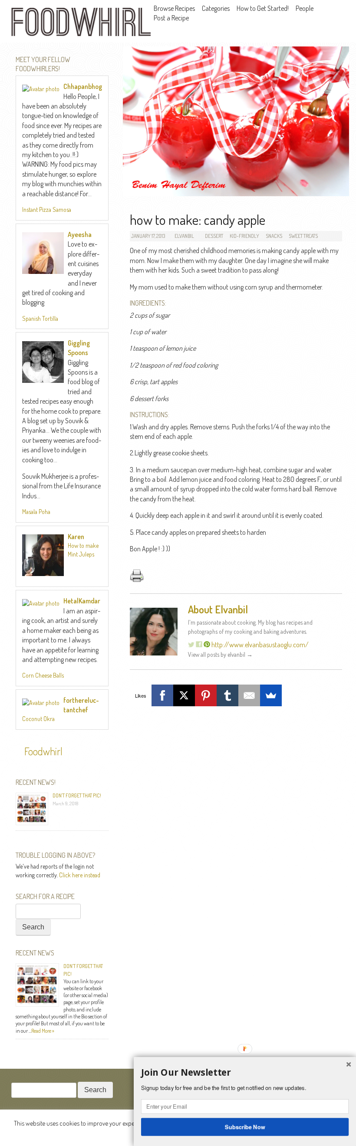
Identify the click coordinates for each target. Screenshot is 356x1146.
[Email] (249, 695)
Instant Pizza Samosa (46, 209)
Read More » (42, 1030)
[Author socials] (207, 644)
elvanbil (184, 236)
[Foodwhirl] (81, 23)
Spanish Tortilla (40, 318)
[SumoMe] (271, 695)
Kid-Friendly (244, 236)
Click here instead (79, 875)
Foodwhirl (43, 751)
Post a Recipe (171, 17)
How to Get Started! (263, 8)
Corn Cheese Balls (43, 675)
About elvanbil (218, 609)
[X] (184, 695)
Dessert (214, 236)
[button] (245, 1072)
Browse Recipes (174, 8)
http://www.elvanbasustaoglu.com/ (260, 644)
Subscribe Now (245, 1126)
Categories (216, 8)
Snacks (274, 236)
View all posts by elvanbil (220, 654)
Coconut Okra (38, 718)
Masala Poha (36, 511)
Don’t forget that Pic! (77, 795)
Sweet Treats (303, 236)
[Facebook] (162, 695)
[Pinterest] (206, 695)
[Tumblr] (227, 695)
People (304, 8)
